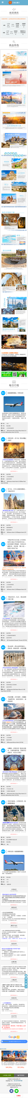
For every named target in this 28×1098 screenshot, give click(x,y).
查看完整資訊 (13, 471)
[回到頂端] (26, 975)
